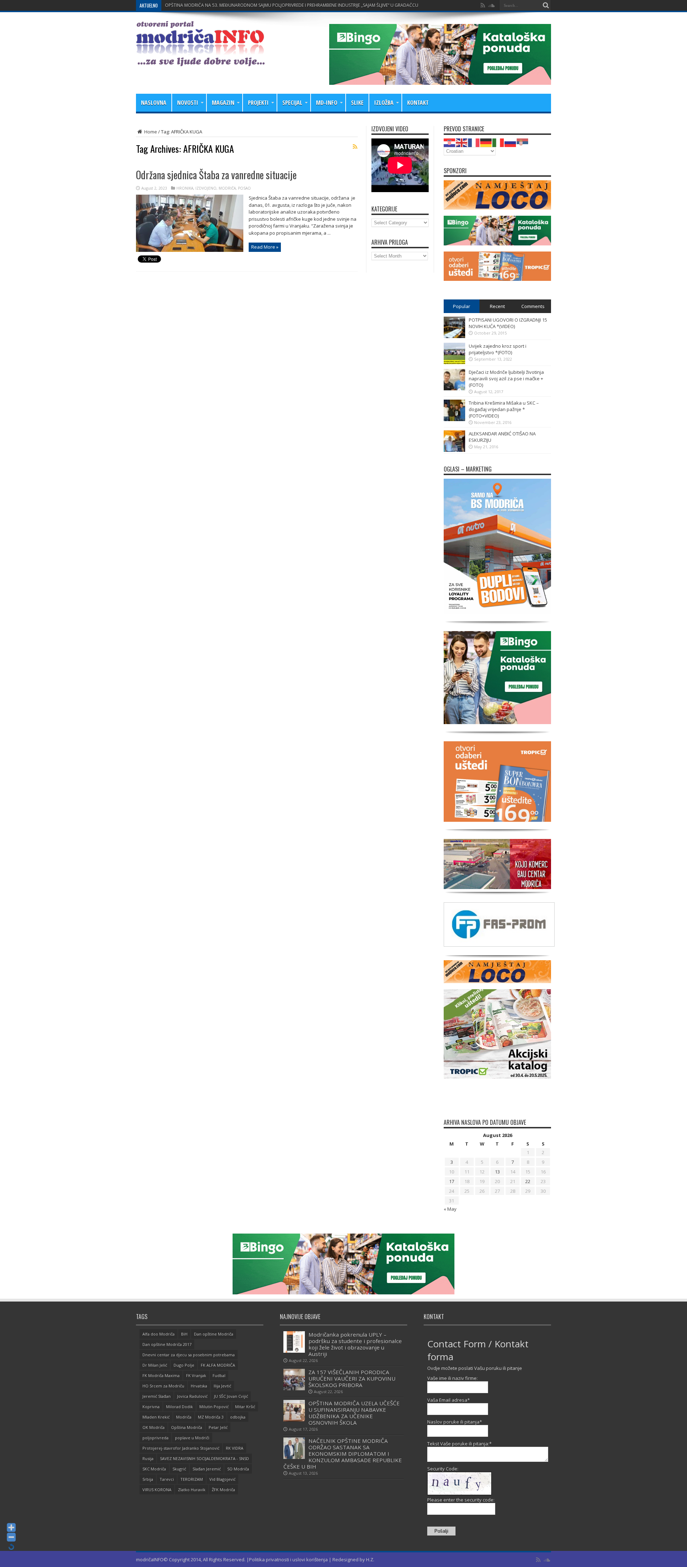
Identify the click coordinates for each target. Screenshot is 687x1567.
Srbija (147, 1479)
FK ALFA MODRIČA (218, 1365)
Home (150, 131)
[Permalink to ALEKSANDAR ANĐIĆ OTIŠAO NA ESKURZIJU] (454, 450)
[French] (474, 142)
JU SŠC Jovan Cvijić (231, 1396)
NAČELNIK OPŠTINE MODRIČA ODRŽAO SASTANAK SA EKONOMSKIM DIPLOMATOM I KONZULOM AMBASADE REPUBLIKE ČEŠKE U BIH (342, 1453)
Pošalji (441, 1531)
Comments (533, 306)
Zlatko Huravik (191, 1489)
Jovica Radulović (192, 1396)
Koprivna (151, 1406)
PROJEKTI (258, 103)
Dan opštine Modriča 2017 (166, 1344)
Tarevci (167, 1479)
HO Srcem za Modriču (163, 1385)
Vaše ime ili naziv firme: (452, 1378)
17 (451, 1181)
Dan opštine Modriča (213, 1334)
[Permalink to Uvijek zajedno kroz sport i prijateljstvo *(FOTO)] (454, 362)
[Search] (545, 5)
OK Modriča (153, 1427)
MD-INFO (326, 103)
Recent (497, 306)
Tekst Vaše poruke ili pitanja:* (459, 1443)
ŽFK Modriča (223, 1489)
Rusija (148, 1458)
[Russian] (511, 142)
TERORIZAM (191, 1479)
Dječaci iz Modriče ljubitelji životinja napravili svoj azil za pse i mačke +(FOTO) (506, 378)
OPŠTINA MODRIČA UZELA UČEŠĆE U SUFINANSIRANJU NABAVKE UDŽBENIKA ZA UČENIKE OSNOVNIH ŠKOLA (354, 1413)
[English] (462, 142)
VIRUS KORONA (156, 1489)
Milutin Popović (214, 1406)
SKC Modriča (154, 1468)
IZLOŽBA (384, 103)
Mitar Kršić (245, 1406)
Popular (461, 306)
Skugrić (179, 1468)
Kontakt (418, 103)
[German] (486, 142)
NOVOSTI (187, 103)
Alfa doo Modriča (158, 1334)
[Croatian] (450, 142)
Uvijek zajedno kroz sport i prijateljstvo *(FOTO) (497, 349)
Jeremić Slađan (156, 1396)
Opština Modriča (186, 1427)
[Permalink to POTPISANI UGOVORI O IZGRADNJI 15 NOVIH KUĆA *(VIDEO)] (454, 336)
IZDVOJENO (205, 188)
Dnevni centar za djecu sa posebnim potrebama (188, 1354)
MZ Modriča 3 (211, 1417)
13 (497, 1171)
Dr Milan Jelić (154, 1365)
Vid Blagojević (222, 1479)
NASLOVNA (153, 103)
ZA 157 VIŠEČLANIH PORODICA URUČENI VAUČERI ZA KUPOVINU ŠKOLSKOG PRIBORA (351, 1378)
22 (527, 1181)
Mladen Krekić (156, 1417)
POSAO (244, 188)
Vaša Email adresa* (448, 1400)
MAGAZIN (223, 103)
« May (450, 1209)
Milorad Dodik (179, 1406)
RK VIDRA (234, 1448)
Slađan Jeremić (207, 1468)
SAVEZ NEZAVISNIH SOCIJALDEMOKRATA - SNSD (204, 1458)
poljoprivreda (155, 1437)
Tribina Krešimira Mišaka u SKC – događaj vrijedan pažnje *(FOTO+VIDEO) (504, 409)
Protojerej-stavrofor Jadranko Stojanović (180, 1448)
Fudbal (219, 1375)
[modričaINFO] (200, 60)
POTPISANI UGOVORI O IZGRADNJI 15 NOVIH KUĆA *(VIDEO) (508, 323)
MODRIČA (227, 188)
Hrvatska (199, 1385)
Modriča (183, 1417)
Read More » (264, 247)
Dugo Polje (184, 1365)
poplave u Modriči (192, 1437)
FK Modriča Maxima (161, 1375)
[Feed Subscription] (355, 147)
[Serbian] (523, 142)
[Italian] (498, 142)
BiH (184, 1334)
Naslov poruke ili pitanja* (454, 1422)
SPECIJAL (292, 103)
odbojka (237, 1417)
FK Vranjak (196, 1375)
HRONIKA (184, 188)
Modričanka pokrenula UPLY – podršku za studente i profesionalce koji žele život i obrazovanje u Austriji (355, 1344)
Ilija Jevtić (222, 1385)
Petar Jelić (218, 1427)
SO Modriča (238, 1468)
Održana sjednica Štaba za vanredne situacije (216, 174)
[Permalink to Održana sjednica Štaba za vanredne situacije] (189, 250)
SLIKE (357, 103)
